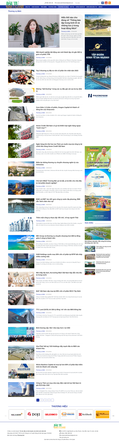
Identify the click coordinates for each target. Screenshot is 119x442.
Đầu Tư (28, 7)
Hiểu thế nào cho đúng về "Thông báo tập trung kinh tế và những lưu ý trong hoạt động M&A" (71, 23)
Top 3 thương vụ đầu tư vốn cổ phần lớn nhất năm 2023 (57, 71)
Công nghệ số (80, 7)
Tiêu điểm (44, 7)
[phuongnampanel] (98, 95)
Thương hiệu (52, 7)
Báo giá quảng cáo (64, 437)
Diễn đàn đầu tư (92, 7)
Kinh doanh (35, 7)
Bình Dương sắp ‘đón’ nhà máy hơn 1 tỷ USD (53, 328)
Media (100, 7)
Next (112, 414)
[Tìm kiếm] (99, 3)
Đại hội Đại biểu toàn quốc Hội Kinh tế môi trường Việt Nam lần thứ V (103, 271)
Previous (5, 414)
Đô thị (72, 7)
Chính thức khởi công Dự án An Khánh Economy (103, 262)
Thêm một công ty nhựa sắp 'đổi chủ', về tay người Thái (57, 218)
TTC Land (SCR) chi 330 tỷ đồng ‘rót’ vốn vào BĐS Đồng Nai (58, 310)
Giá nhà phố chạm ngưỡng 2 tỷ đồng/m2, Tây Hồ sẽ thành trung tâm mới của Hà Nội (103, 256)
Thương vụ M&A (63, 7)
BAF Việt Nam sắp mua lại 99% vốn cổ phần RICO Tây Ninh (58, 291)
